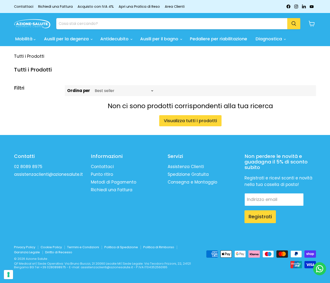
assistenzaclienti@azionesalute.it (48, 174)
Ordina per (78, 90)
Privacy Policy (24, 247)
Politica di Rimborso (158, 247)
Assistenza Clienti (186, 167)
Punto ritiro (102, 174)
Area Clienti (175, 7)
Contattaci (23, 7)
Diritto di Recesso (58, 252)
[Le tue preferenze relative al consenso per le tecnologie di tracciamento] (8, 274)
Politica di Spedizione (121, 247)
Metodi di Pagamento (113, 182)
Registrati (260, 216)
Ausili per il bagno (159, 39)
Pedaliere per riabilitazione (218, 39)
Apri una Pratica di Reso (139, 7)
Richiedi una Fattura (55, 7)
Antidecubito (115, 39)
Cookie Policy (51, 247)
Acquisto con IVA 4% (96, 7)
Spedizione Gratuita (188, 174)
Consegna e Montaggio (192, 182)
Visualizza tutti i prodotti (190, 121)
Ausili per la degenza (67, 39)
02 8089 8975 (28, 167)
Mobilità (24, 39)
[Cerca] (293, 23)
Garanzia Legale (27, 252)
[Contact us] (319, 268)
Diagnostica (269, 39)
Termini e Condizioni (83, 247)
